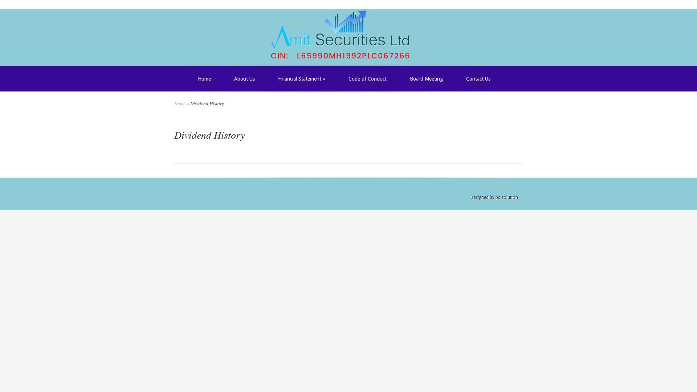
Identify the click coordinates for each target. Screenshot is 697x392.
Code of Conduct (367, 79)
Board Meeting (426, 79)
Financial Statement (301, 79)
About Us (244, 79)
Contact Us (478, 79)
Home (204, 79)
